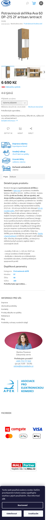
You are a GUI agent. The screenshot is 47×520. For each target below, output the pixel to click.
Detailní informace (8, 120)
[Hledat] (27, 3)
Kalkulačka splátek (12, 87)
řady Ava (16, 190)
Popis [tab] (6, 176)
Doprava (4, 302)
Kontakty (4, 309)
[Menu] (41, 3)
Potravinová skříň (21, 271)
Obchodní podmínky (9, 306)
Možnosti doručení (35, 107)
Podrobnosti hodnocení (33, 24)
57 (14, 274)
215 (14, 281)
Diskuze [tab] (13, 176)
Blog (3, 319)
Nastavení (22, 505)
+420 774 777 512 (23, 361)
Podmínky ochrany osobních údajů (14, 322)
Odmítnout (12, 513)
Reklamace (5, 316)
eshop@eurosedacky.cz (23, 366)
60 (14, 277)
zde (3, 498)
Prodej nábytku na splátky (11, 312)
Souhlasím (33, 513)
